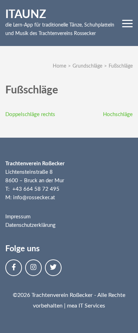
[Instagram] (33, 267)
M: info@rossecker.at (30, 197)
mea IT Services (86, 306)
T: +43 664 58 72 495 (32, 189)
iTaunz (25, 14)
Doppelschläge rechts (30, 114)
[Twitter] (53, 267)
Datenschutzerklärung (30, 225)
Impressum (17, 216)
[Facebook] (13, 267)
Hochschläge (118, 114)
